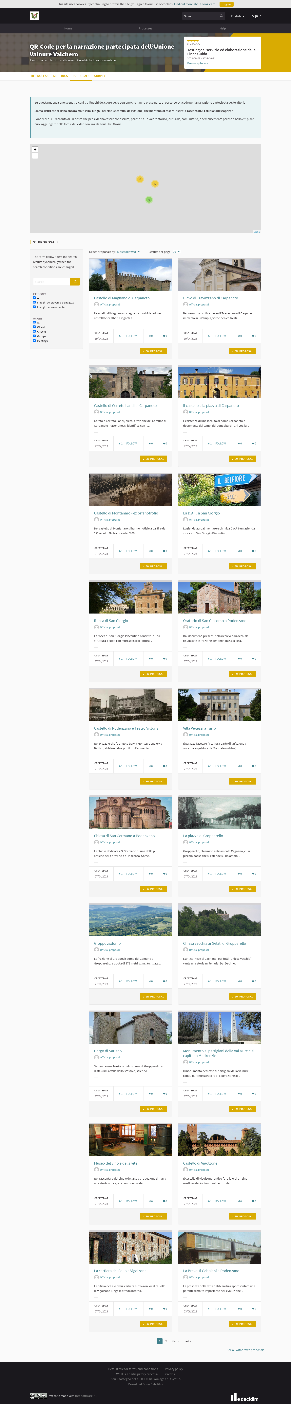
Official (41, 327)
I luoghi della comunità (51, 307)
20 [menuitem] (174, 251)
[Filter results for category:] (96, 432)
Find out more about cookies (194, 4)
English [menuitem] (236, 16)
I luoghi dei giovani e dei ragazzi (55, 302)
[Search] (221, 16)
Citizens (41, 331)
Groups (41, 336)
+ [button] (35, 149)
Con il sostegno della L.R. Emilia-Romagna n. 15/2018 (146, 1379)
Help (223, 28)
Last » (187, 1341)
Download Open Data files (145, 1384)
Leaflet (257, 231)
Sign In (256, 16)
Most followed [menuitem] (126, 251)
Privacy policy (174, 1369)
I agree (227, 4)
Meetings (60, 76)
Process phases (197, 63)
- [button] (35, 155)
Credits (170, 1374)
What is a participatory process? (137, 1374)
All (38, 298)
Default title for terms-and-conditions (133, 1369)
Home (68, 28)
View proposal (155, 351)
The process (38, 76)
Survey (99, 76)
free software (85, 1396)
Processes (145, 28)
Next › (175, 1341)
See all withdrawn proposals (245, 1350)
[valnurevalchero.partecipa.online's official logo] (34, 15)
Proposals (81, 76)
